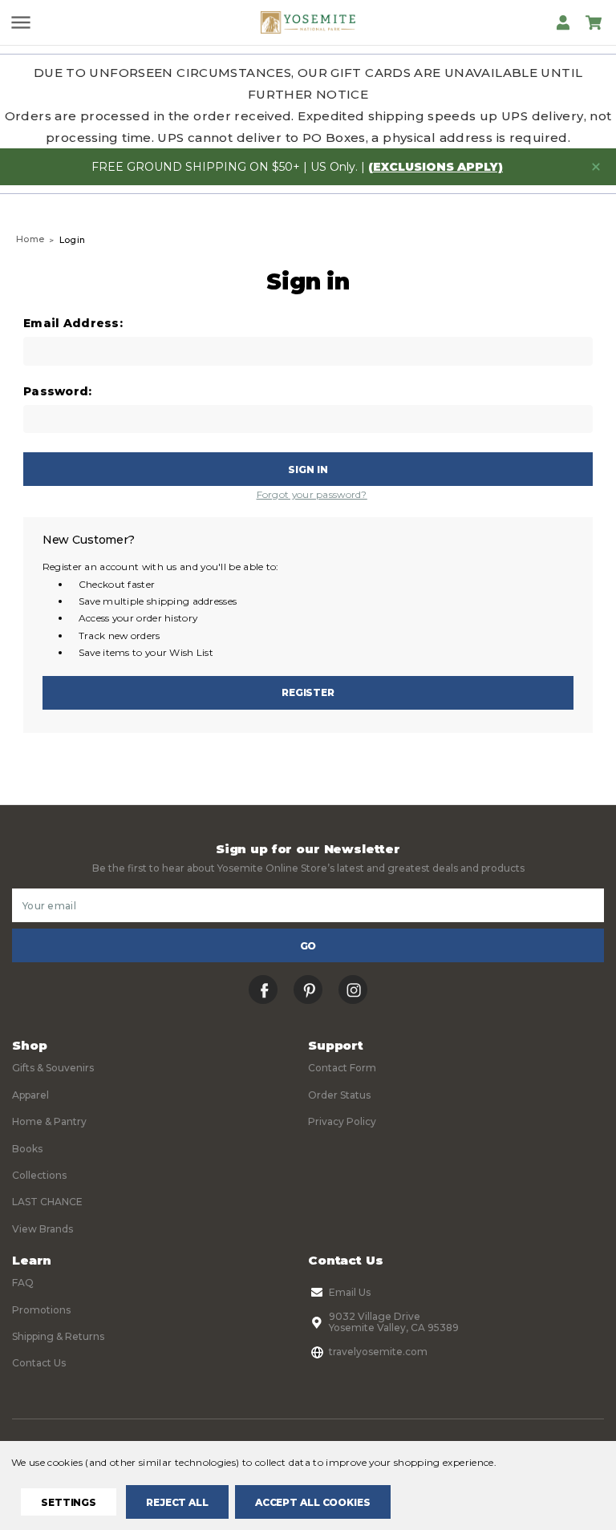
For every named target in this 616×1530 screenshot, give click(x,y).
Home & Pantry (49, 1121)
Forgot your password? (312, 494)
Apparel (30, 1095)
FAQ (23, 1283)
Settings (68, 1502)
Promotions (41, 1310)
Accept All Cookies (313, 1502)
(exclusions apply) (435, 167)
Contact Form (342, 1068)
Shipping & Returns (58, 1336)
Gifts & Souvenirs (53, 1068)
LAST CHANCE (47, 1202)
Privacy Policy (342, 1121)
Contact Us (39, 1363)
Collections (39, 1175)
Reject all (177, 1502)
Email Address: (73, 323)
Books (27, 1149)
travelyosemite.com (378, 1352)
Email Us (350, 1292)
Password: (57, 392)
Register (308, 692)
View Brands (42, 1229)
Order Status (339, 1095)
